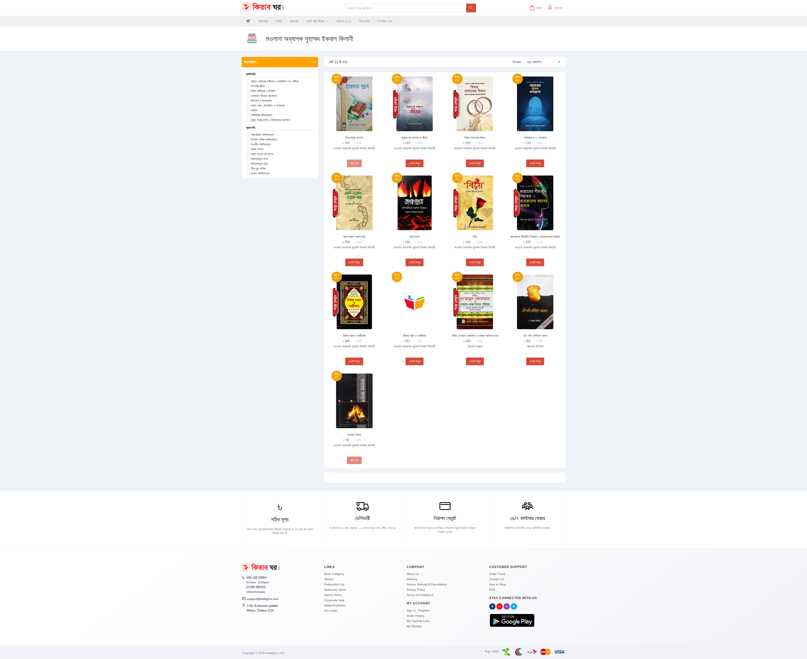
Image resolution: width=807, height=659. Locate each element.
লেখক (279, 21)
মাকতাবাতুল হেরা (259, 163)
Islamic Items (333, 595)
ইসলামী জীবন (258, 86)
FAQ (492, 589)
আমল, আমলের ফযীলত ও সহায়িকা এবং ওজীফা (275, 81)
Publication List (334, 584)
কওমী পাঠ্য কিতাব (315, 21)
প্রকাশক (293, 21)
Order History (416, 615)
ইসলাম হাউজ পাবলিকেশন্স (264, 139)
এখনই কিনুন (414, 163)
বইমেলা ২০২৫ (344, 21)
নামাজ (254, 110)
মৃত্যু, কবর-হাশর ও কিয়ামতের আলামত (270, 120)
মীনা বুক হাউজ (258, 168)
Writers (329, 579)
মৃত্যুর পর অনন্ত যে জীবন (414, 137)
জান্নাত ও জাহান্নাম (261, 100)
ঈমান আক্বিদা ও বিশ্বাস (263, 91)
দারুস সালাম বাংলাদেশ (262, 154)
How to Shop (497, 584)
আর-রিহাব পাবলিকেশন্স (262, 134)
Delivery (412, 579)
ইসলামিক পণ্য (384, 21)
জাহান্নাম (414, 236)
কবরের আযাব (354, 434)
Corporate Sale (334, 600)
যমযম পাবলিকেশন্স (260, 173)
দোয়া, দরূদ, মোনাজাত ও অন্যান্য (268, 105)
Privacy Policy (416, 589)
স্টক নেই (354, 163)
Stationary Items (335, 589)
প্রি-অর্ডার (364, 21)
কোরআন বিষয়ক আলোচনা (264, 96)
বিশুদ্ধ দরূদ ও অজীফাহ (354, 335)
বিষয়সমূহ (263, 21)
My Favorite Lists (418, 621)
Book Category (334, 574)
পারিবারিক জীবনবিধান (261, 115)
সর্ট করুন (516, 62)
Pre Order (331, 610)
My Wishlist (414, 626)
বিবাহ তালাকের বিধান (474, 137)
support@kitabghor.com (262, 599)
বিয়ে (475, 236)
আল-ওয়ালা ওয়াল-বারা (354, 236)
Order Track (497, 574)
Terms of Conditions (420, 595)
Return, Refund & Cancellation (427, 584)
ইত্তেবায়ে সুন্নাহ (354, 137)
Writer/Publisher (334, 605)
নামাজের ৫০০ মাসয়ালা (535, 137)
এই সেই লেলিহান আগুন (535, 335)
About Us (413, 574)
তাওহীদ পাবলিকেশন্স (261, 144)
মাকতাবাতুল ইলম (259, 159)
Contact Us (496, 579)
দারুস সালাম (257, 149)
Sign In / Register (418, 610)
